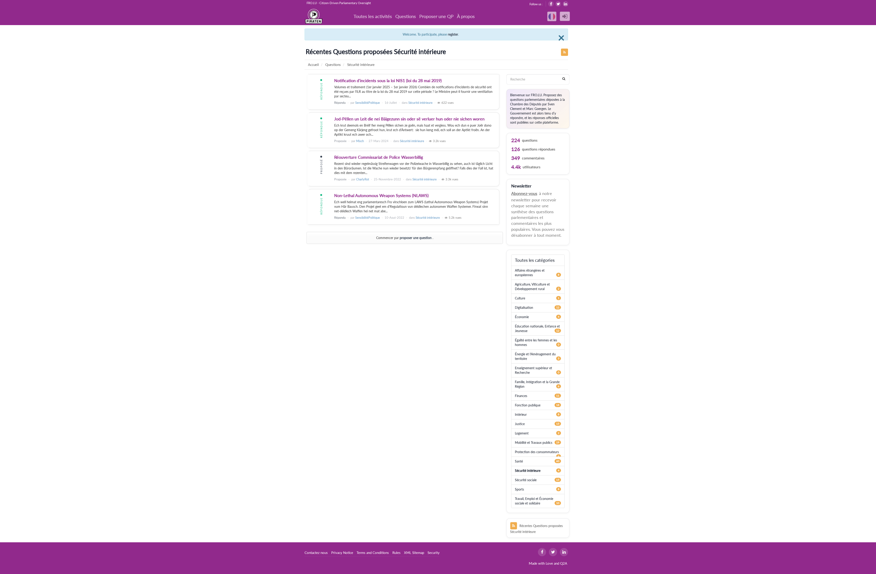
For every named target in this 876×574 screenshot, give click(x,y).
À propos (466, 16)
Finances (521, 396)
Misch (360, 141)
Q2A (563, 563)
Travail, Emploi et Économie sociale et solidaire (534, 501)
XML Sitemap (414, 553)
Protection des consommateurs (537, 452)
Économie (522, 317)
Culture (520, 298)
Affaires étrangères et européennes (530, 272)
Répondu (340, 102)
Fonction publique (527, 405)
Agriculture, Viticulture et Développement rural (532, 286)
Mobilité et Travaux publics (533, 442)
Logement (522, 433)
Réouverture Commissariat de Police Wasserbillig (378, 157)
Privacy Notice (342, 553)
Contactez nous (316, 553)
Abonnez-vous (524, 193)
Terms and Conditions (373, 553)
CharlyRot (362, 179)
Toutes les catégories (535, 260)
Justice (520, 424)
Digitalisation (524, 307)
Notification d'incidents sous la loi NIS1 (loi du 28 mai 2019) (388, 80)
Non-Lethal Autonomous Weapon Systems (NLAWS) (381, 195)
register (453, 34)
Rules (396, 553)
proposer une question (416, 238)
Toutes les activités (373, 16)
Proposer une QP (436, 16)
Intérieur (521, 414)
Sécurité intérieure (420, 102)
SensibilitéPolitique (367, 102)
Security (434, 553)
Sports (519, 489)
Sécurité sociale (526, 480)
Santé (519, 461)
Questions (405, 16)
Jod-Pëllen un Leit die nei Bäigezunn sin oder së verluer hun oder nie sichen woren (409, 118)
